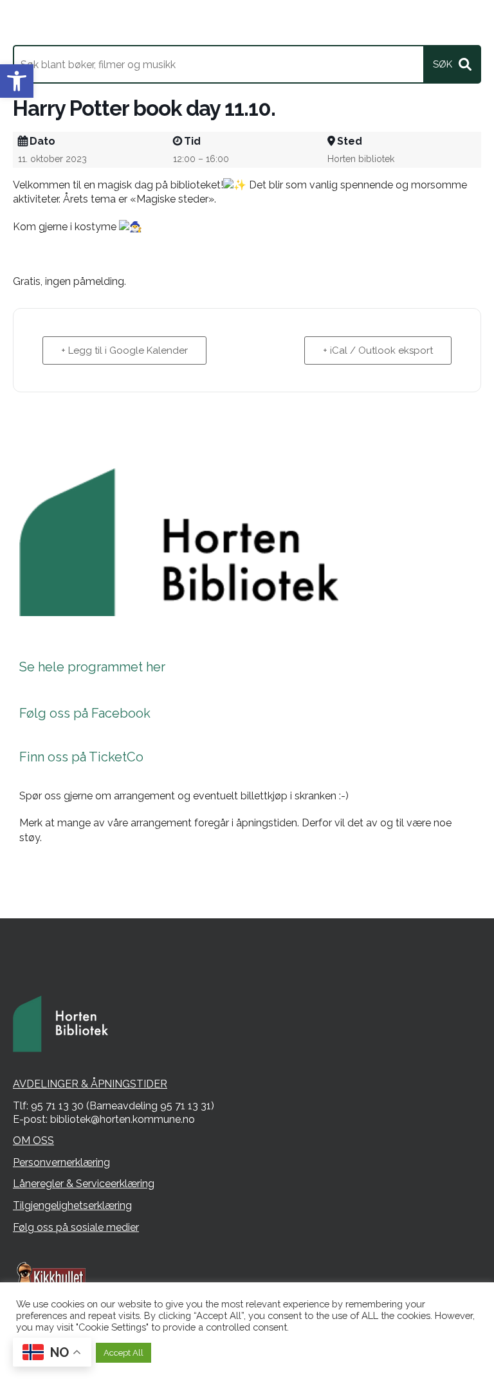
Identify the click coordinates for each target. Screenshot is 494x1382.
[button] (16, 81)
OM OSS (33, 1140)
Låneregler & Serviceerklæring (83, 1183)
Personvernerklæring (61, 1162)
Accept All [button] (123, 1353)
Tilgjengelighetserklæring (72, 1205)
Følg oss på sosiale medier (76, 1227)
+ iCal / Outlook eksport (378, 350)
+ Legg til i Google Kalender (124, 350)
